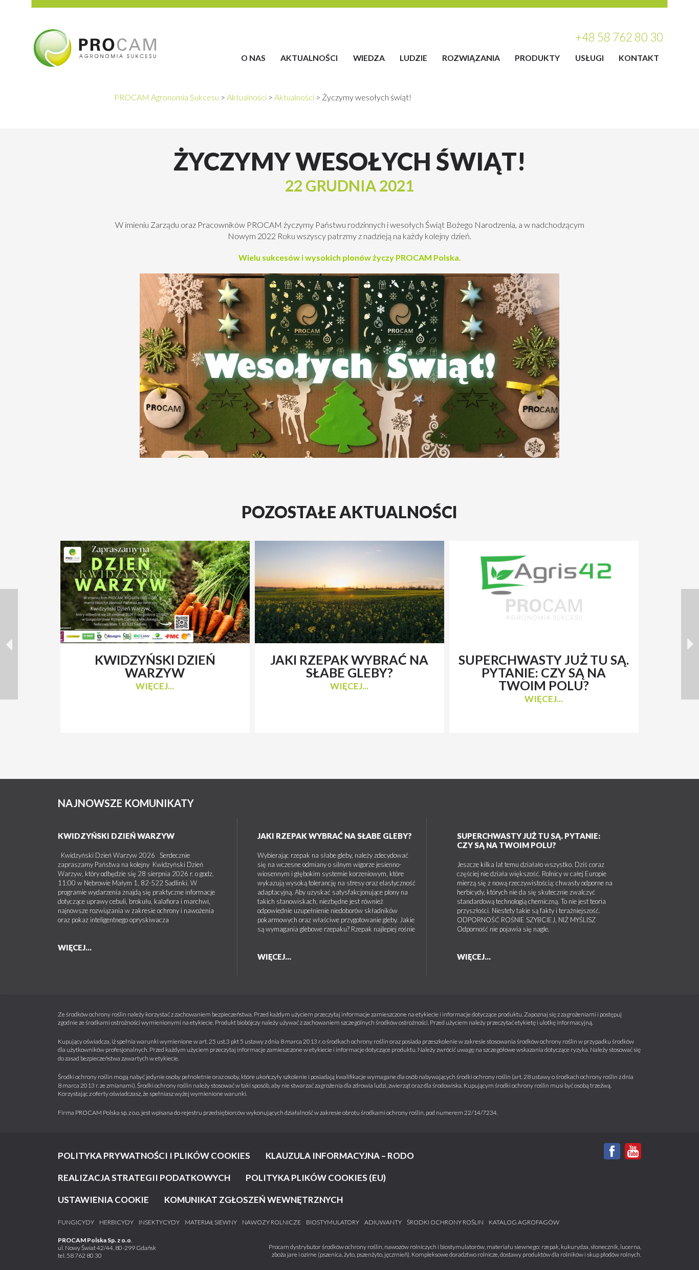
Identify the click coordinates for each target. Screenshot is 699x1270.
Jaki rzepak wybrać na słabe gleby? (334, 835)
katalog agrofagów (524, 1222)
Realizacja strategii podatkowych (144, 1177)
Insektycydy (159, 1222)
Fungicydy (76, 1222)
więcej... (155, 686)
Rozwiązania (471, 57)
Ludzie (413, 57)
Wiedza (369, 57)
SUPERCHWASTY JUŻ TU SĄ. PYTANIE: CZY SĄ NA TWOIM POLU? (528, 840)
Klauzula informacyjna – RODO (340, 1155)
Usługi (589, 57)
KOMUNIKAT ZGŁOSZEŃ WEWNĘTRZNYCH (253, 1199)
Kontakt (639, 57)
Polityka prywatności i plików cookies (154, 1155)
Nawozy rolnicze (271, 1222)
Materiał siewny (211, 1222)
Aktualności (309, 57)
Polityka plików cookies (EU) (316, 1177)
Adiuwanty (383, 1222)
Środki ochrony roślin (445, 1222)
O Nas (253, 57)
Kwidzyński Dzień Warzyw (116, 835)
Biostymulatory (332, 1222)
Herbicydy (116, 1222)
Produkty (537, 57)
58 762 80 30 (84, 1255)
